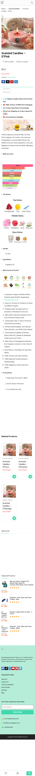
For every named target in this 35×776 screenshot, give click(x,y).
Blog (2, 693)
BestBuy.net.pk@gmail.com (12, 723)
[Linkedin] (20, 668)
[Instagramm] (9, 668)
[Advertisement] (17, 411)
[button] (2, 16)
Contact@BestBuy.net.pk (11, 718)
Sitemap (4, 690)
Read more (14, 476)
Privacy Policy (5, 687)
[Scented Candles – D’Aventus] (25, 449)
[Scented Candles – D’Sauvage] (9, 491)
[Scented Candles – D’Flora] (9, 449)
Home (3, 8)
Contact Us (5, 682)
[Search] (32, 2)
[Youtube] (13, 668)
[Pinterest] (16, 668)
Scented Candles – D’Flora (7, 464)
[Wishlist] (6, 773)
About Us (4, 679)
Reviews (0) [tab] (6, 92)
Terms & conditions (7, 684)
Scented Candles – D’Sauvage (7, 506)
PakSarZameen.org (11, 300)
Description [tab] (6, 89)
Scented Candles (14, 8)
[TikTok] (6, 668)
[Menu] (2, 2)
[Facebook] (3, 668)
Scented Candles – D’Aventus (23, 464)
